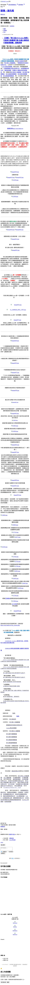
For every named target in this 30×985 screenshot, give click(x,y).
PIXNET (6, 964)
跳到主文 (3, 14)
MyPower (15, 934)
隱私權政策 (25, 964)
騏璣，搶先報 (7, 10)
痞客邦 (10, 834)
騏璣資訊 (3, 826)
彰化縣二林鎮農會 (10, 63)
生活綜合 (12, 26)
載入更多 (3, 845)
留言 (14, 834)
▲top (2, 842)
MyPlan (15, 926)
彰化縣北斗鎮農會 (16, 72)
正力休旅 (14, 604)
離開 (8, 982)
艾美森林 (7, 598)
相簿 (4, 28)
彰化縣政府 (21, 61)
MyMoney (15, 930)
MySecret (15, 923)
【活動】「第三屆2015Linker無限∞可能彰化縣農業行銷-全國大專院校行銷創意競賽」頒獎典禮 (16, 40)
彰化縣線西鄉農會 (11, 74)
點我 (18, 716)
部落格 (5, 30)
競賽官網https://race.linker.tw (15, 128)
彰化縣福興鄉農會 (8, 76)
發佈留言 (3, 853)
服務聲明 (15, 965)
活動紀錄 (11, 838)
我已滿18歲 (3, 982)
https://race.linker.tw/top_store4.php (10, 625)
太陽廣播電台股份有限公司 (12, 68)
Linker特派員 (12, 839)
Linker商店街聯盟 (7, 66)
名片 (4, 32)
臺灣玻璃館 (8, 70)
